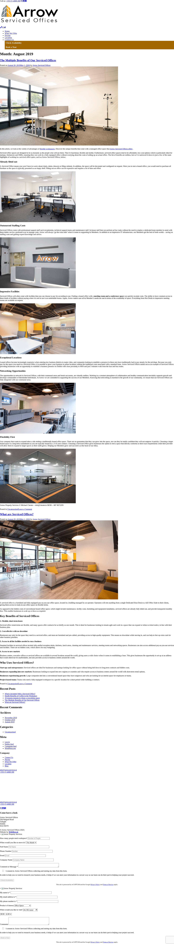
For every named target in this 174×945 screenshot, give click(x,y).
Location (8, 38)
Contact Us (9, 40)
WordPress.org (10, 748)
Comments (4, 924)
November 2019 (11, 718)
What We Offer (11, 33)
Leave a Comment (25, 509)
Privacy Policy (95, 884)
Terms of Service (108, 884)
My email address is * (8, 897)
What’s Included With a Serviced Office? (20, 694)
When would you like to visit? (11, 910)
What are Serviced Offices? (16, 514)
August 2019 (9, 722)
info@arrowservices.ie (8, 770)
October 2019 (10, 720)
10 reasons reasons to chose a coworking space (22, 698)
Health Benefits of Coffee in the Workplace (21, 696)
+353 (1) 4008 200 (13, 1)
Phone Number (6, 851)
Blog (6, 766)
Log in (7, 742)
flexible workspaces (47, 149)
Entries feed (9, 744)
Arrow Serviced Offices (41, 65)
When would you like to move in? (13, 843)
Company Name (6, 860)
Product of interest (7, 906)
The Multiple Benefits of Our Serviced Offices (28, 60)
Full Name (4, 847)
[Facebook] (26, 1)
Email (2, 855)
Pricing (8, 35)
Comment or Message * (9, 867)
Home (7, 31)
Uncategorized (12, 509)
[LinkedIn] (24, 1)
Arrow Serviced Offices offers (121, 149)
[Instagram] (22, 1)
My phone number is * (8, 901)
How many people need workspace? (14, 838)
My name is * (5, 893)
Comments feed (10, 746)
